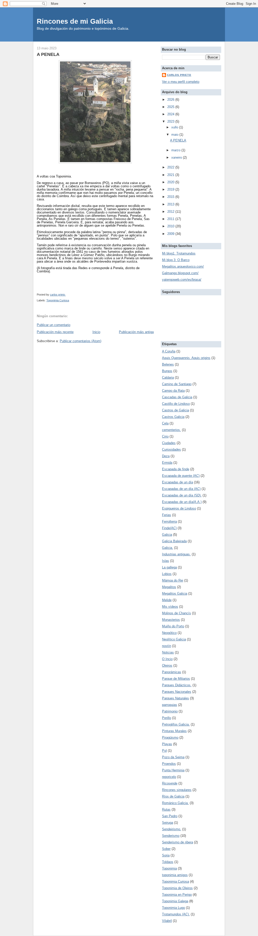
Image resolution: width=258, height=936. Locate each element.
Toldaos (167, 862)
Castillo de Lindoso (176, 404)
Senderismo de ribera (177, 842)
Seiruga (167, 822)
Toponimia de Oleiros (177, 888)
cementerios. (171, 430)
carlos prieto (179, 75)
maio (175, 134)
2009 (171, 234)
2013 (171, 204)
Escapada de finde (175, 469)
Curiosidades (171, 449)
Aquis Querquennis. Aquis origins (186, 358)
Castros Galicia (173, 417)
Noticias (168, 652)
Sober (166, 849)
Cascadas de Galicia (177, 397)
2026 (171, 99)
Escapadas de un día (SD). (182, 495)
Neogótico (169, 633)
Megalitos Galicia (174, 593)
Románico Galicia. (175, 803)
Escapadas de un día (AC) (181, 489)
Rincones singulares (176, 790)
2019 (171, 189)
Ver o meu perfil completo (180, 82)
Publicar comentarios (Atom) (80, 341)
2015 (171, 197)
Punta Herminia (173, 770)
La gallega (169, 567)
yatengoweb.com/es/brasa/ (181, 279)
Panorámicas (171, 672)
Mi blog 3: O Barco (175, 260)
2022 (171, 167)
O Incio (167, 659)
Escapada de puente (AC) (181, 476)
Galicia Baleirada (174, 541)
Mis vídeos (170, 606)
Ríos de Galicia (173, 796)
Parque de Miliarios (176, 678)
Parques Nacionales (176, 692)
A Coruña (168, 351)
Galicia (167, 534)
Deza (166, 456)
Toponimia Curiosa (57, 300)
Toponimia (169, 868)
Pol (164, 750)
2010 (171, 226)
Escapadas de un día (177, 482)
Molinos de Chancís (176, 613)
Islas (165, 561)
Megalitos (169, 587)
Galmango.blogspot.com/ (180, 273)
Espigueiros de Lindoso (179, 508)
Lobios (167, 574)
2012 (171, 211)
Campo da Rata (173, 390)
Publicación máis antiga (136, 332)
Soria (166, 855)
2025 (171, 107)
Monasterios (171, 620)
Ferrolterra (169, 521)
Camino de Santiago (176, 384)
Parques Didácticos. (176, 685)
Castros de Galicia (175, 410)
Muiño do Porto (173, 626)
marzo (176, 150)
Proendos (169, 764)
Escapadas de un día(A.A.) (182, 502)
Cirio (165, 436)
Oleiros (167, 665)
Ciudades (169, 443)
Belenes (168, 364)
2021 (171, 175)
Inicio (96, 332)
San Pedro (169, 816)
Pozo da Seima (173, 757)
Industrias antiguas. (176, 554)
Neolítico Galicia (174, 639)
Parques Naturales (175, 698)
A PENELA (178, 140)
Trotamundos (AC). (176, 914)
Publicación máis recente (55, 332)
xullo (175, 127)
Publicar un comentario (53, 325)
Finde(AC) (169, 528)
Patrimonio (170, 711)
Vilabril (167, 921)
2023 (171, 121)
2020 (171, 182)
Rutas (166, 809)
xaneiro (177, 157)
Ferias (166, 515)
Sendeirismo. (171, 829)
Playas (167, 744)
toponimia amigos (175, 875)
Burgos (167, 371)
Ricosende (169, 783)
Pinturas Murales (174, 731)
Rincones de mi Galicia (75, 21)
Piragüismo (170, 737)
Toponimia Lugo (173, 908)
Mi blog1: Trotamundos (179, 253)
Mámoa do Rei (172, 580)
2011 (171, 219)
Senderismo (170, 836)
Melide (167, 600)
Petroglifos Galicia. (176, 724)
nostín (166, 646)
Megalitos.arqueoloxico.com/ (183, 266)
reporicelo (169, 777)
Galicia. (167, 548)
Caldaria (168, 377)
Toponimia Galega (175, 901)
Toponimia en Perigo (177, 894)
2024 (171, 114)
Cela (165, 423)
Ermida (167, 462)
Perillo (166, 718)
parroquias (169, 705)
